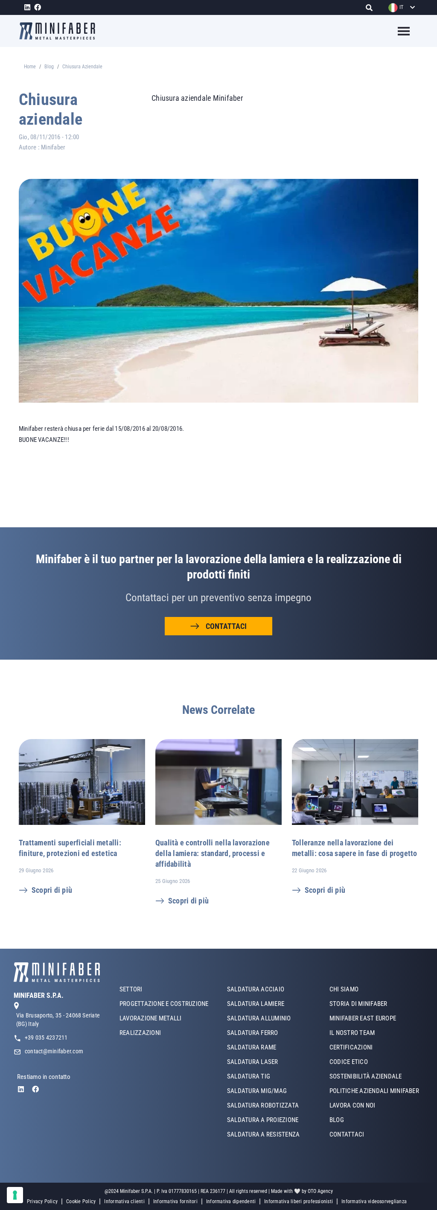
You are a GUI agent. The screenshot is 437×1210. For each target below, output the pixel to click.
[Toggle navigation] (398, 31)
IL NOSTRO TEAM (352, 1033)
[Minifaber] (60, 31)
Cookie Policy (81, 1201)
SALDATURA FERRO (252, 1033)
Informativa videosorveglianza (374, 1201)
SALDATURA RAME (251, 1047)
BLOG (336, 1120)
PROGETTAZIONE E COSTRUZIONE (163, 1004)
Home (30, 67)
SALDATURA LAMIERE (255, 1004)
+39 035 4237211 (46, 1037)
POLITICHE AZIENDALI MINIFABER (374, 1091)
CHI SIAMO (343, 989)
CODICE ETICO (348, 1062)
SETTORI (131, 989)
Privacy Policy (42, 1201)
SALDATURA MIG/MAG (257, 1091)
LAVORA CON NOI (352, 1105)
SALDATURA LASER (252, 1062)
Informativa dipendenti (231, 1201)
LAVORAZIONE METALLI (150, 1018)
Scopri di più (52, 890)
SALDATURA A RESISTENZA (263, 1134)
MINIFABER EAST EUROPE (362, 1018)
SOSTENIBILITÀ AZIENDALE (365, 1076)
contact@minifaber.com (54, 1051)
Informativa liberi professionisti (298, 1201)
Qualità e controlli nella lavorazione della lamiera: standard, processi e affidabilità (212, 853)
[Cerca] (371, 7)
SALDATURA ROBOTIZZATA (263, 1105)
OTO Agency (320, 1191)
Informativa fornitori (175, 1201)
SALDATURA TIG (248, 1076)
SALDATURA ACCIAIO (255, 989)
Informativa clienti (124, 1201)
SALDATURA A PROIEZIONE (262, 1120)
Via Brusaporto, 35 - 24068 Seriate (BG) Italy (58, 1019)
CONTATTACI (226, 626)
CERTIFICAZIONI (351, 1047)
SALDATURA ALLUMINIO (259, 1018)
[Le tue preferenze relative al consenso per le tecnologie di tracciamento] (15, 1195)
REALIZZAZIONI (140, 1033)
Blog (49, 67)
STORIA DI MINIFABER (358, 1004)
